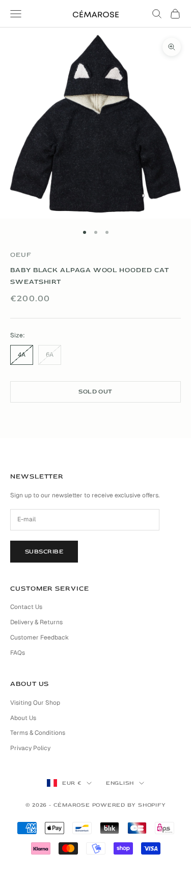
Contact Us (26, 607)
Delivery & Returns (36, 622)
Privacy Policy (30, 748)
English (120, 783)
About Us (23, 718)
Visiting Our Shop (35, 703)
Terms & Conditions (37, 733)
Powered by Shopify (129, 805)
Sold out (95, 391)
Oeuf (21, 255)
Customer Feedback (39, 637)
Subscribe (44, 551)
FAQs (17, 653)
